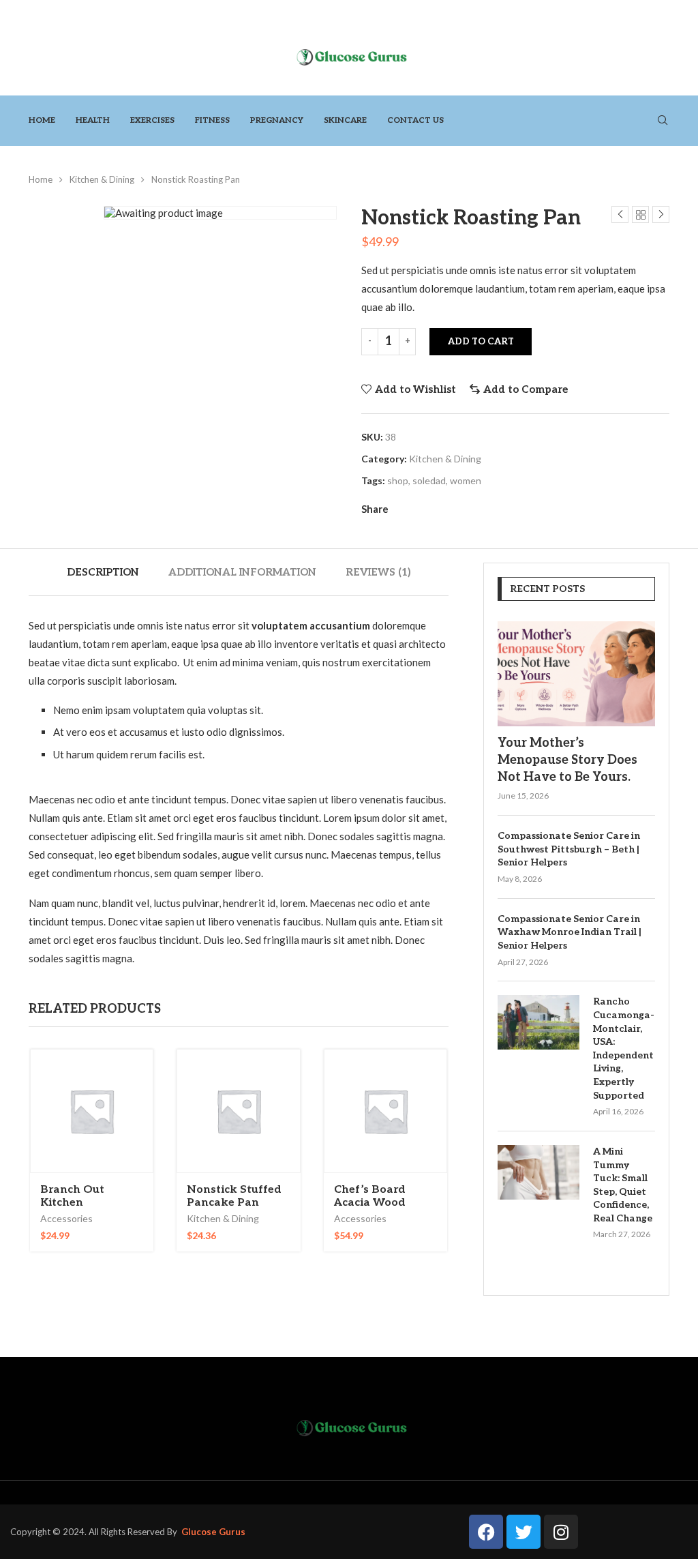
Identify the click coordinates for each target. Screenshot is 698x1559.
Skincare (345, 120)
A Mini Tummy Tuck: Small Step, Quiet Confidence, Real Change (622, 1185)
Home (42, 120)
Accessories (66, 1218)
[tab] (103, 572)
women (465, 480)
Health (93, 120)
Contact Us (415, 120)
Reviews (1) (378, 572)
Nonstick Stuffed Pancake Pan (234, 1196)
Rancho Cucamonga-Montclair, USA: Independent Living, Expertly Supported (623, 1048)
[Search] (662, 121)
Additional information (242, 572)
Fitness (212, 120)
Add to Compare (525, 389)
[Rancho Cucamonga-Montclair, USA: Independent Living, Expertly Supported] (538, 1022)
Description (103, 572)
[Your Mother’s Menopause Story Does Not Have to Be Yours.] (576, 673)
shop (397, 480)
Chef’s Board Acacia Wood (370, 1196)
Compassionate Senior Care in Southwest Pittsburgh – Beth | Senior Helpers (569, 849)
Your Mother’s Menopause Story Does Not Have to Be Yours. (567, 760)
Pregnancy (276, 120)
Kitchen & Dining (102, 179)
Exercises (152, 120)
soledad (429, 480)
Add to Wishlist (415, 389)
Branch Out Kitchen (72, 1196)
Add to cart (481, 341)
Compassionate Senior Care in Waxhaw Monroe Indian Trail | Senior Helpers (569, 932)
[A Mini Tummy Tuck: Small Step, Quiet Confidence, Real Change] (538, 1172)
